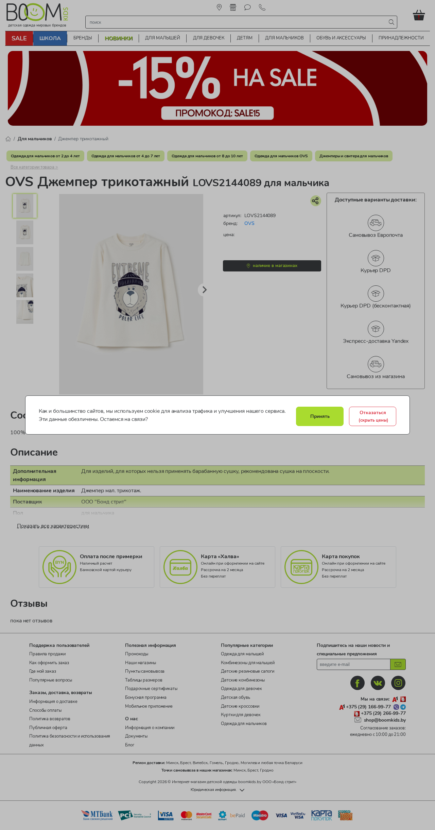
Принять (320, 416)
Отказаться (373, 416)
